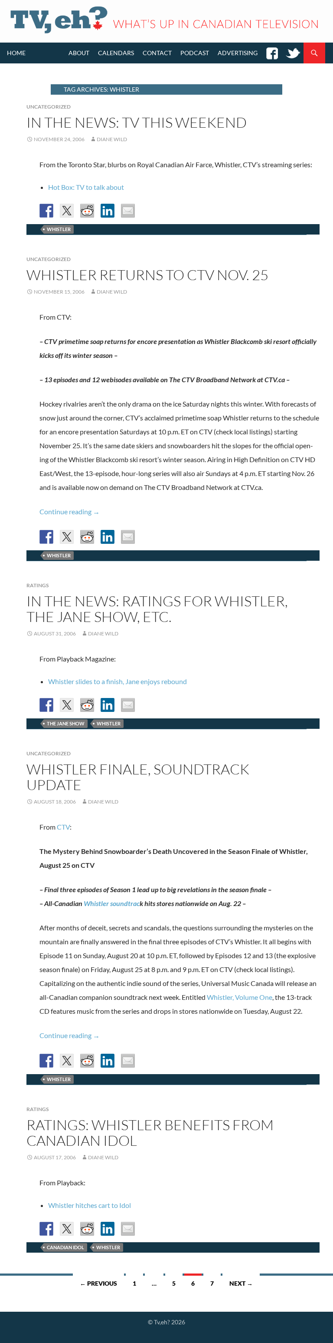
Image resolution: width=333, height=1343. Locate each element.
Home (16, 52)
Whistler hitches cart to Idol (89, 1205)
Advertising (238, 52)
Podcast (194, 52)
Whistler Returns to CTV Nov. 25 (147, 275)
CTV (63, 827)
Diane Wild (112, 139)
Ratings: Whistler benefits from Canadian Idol (150, 1132)
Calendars (116, 52)
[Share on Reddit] (87, 211)
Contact (157, 52)
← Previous (98, 1283)
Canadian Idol (65, 1247)
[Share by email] (128, 211)
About (79, 52)
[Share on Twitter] (67, 211)
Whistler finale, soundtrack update (137, 777)
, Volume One (239, 997)
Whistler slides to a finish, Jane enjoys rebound (117, 681)
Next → (241, 1283)
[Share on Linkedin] (107, 211)
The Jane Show (66, 723)
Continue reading (69, 511)
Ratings (37, 585)
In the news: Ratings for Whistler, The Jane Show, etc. (157, 608)
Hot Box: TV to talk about (86, 187)
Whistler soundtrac (112, 903)
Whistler (59, 229)
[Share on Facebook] (46, 211)
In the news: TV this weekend (136, 122)
